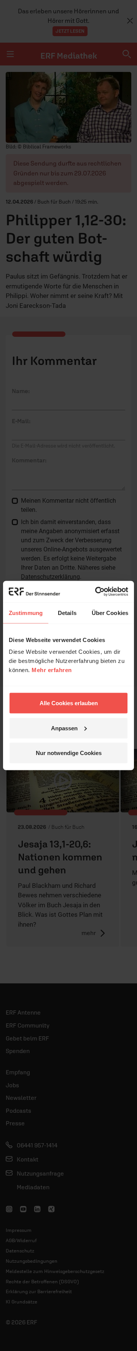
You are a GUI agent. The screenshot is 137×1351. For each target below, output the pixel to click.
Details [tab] (67, 612)
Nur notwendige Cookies (69, 753)
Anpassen (64, 728)
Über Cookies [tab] (110, 612)
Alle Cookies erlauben (69, 703)
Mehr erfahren (52, 670)
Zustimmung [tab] (26, 612)
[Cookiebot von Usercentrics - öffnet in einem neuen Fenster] (96, 592)
